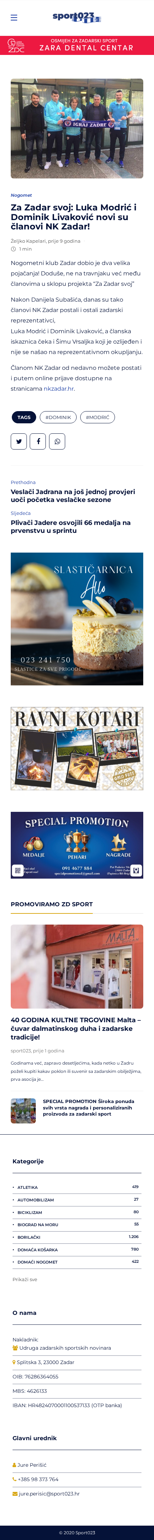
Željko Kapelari (28, 241)
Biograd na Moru (78, 1224)
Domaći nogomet (78, 1262)
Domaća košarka (78, 1249)
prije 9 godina (64, 241)
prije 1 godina (48, 1050)
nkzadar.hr (59, 388)
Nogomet (21, 195)
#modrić (97, 417)
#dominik (58, 417)
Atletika (78, 1187)
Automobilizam (78, 1199)
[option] (77, 1024)
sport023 (21, 1050)
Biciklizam (78, 1212)
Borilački (78, 1237)
